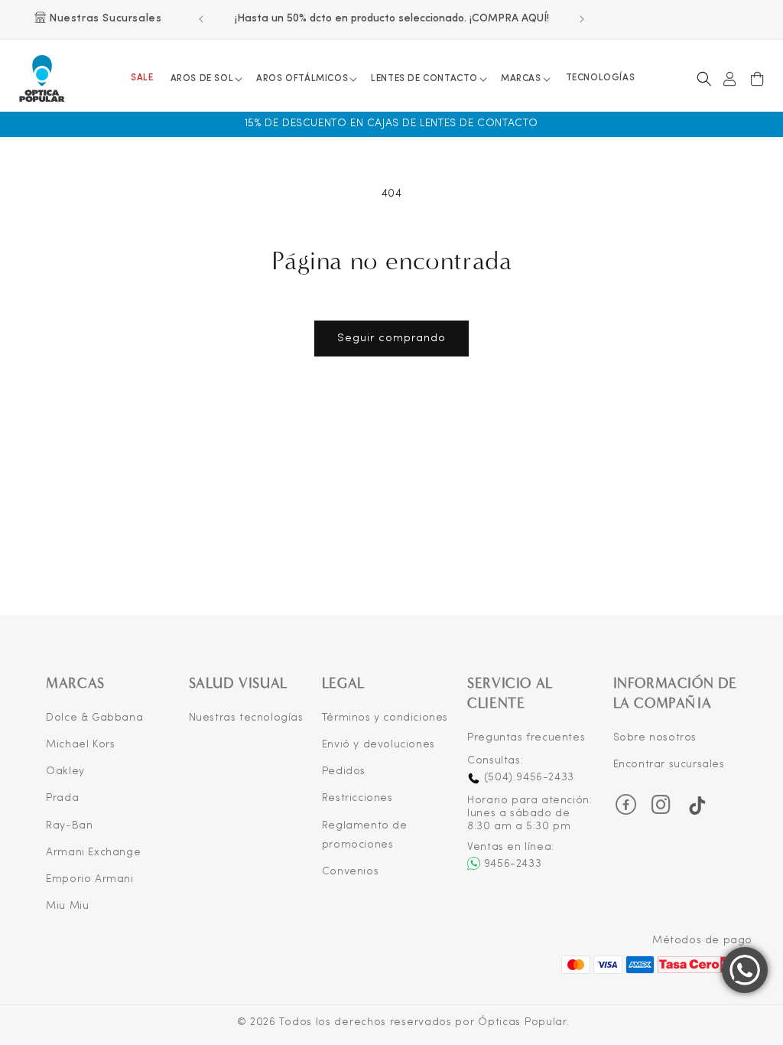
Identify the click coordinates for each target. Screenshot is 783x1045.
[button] (206, 79)
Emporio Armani (89, 879)
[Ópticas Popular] (42, 79)
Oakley (65, 771)
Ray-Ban (69, 826)
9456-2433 (512, 864)
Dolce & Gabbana (94, 718)
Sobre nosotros (655, 738)
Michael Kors (80, 744)
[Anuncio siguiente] (582, 19)
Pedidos (344, 771)
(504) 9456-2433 (527, 777)
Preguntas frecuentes (526, 738)
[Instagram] (661, 809)
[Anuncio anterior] (201, 19)
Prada (62, 798)
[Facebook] (626, 804)
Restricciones (357, 798)
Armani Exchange (93, 852)
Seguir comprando (391, 338)
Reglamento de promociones (365, 835)
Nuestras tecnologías (246, 718)
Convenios (350, 871)
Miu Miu (67, 906)
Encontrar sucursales (669, 764)
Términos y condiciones (385, 718)
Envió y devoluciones (378, 744)
